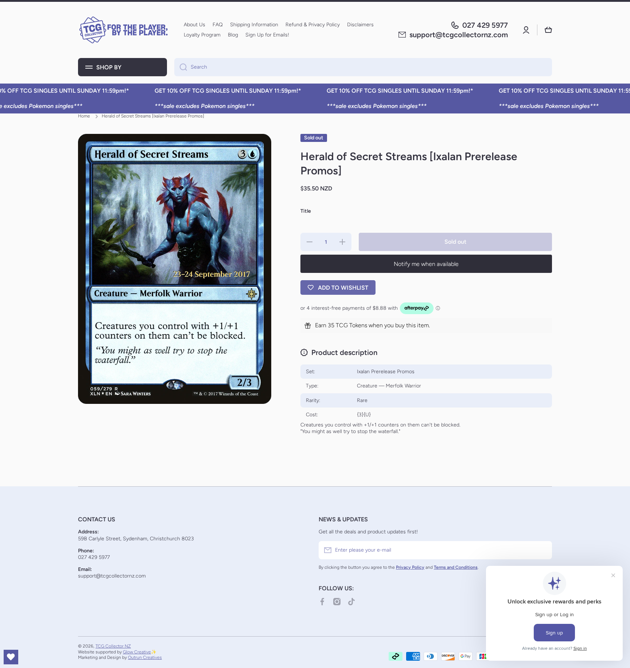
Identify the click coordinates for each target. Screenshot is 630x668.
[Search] (180, 67)
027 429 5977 (485, 25)
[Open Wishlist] (11, 657)
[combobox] (363, 67)
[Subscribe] (543, 550)
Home (84, 116)
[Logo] (123, 30)
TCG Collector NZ (113, 646)
